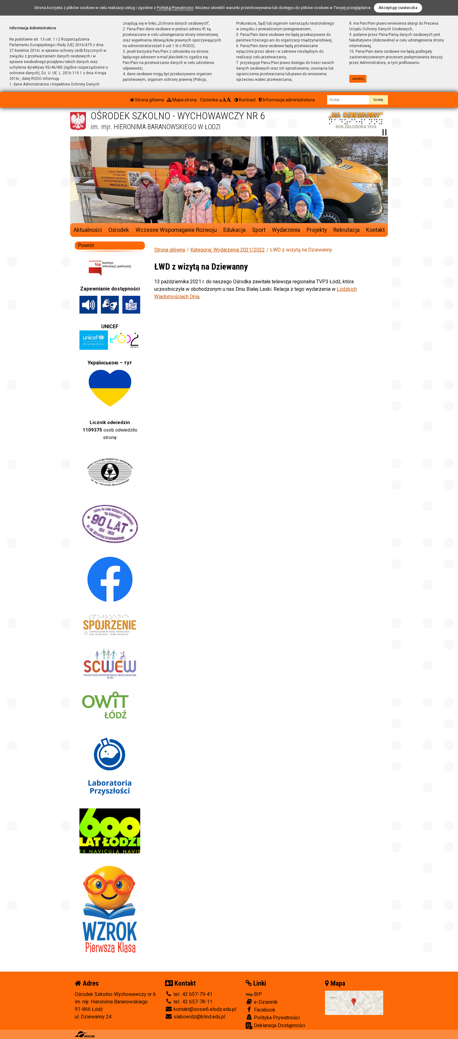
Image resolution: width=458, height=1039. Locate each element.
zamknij (358, 78)
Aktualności (88, 230)
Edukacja (234, 230)
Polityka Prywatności (276, 1018)
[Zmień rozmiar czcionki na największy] (228, 99)
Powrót (86, 245)
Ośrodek (118, 230)
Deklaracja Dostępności (279, 1025)
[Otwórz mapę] (354, 1002)
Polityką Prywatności (175, 7)
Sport (258, 230)
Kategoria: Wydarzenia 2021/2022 (227, 250)
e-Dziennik (265, 1002)
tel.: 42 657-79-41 (192, 994)
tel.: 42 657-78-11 (192, 1002)
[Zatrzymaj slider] (384, 132)
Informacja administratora (288, 99)
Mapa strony (184, 99)
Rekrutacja (346, 230)
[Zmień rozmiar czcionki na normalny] (220, 99)
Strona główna (149, 99)
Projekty (317, 230)
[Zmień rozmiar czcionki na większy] (224, 99)
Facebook (264, 1010)
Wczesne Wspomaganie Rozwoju (176, 230)
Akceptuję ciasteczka (398, 7)
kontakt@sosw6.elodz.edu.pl (204, 1009)
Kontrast (247, 99)
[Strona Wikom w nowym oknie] (84, 1034)
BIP (257, 994)
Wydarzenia (286, 230)
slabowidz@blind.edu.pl (198, 1017)
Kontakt (375, 230)
